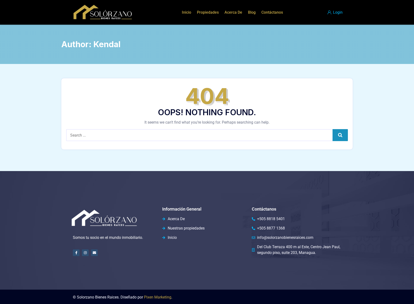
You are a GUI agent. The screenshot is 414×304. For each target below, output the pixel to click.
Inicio (186, 12)
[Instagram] (85, 252)
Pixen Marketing (157, 297)
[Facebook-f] (76, 252)
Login (337, 12)
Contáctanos (272, 12)
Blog (252, 12)
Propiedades (208, 12)
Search (340, 135)
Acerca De (233, 12)
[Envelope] (94, 252)
